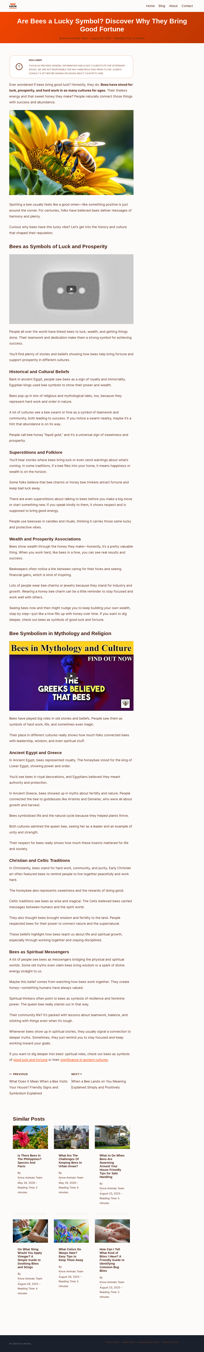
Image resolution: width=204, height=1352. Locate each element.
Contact (187, 6)
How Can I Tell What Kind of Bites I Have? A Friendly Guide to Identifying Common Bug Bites (112, 1260)
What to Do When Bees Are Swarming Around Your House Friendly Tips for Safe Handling (112, 1166)
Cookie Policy (128, 1342)
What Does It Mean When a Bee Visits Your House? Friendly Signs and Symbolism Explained (38, 1084)
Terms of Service (170, 1342)
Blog (162, 6)
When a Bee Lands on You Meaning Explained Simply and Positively (98, 1081)
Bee (102, 14)
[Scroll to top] (196, 1326)
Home (150, 6)
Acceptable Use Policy (148, 1342)
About (173, 6)
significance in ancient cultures (84, 1060)
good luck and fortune (30, 1060)
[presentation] (30, 1137)
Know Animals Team (75, 38)
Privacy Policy (112, 1342)
